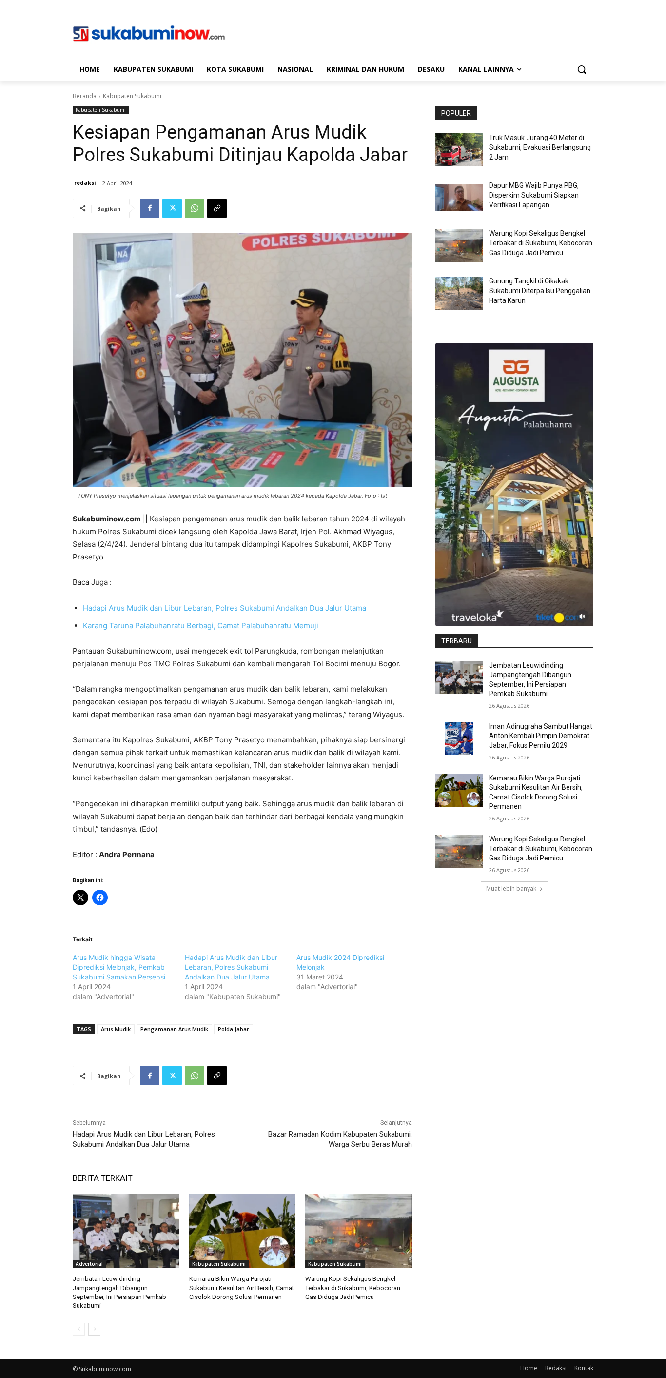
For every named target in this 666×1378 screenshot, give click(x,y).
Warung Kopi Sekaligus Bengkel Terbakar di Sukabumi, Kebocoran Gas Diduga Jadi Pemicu (352, 1287)
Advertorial (89, 1263)
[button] (581, 69)
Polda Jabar (233, 1029)
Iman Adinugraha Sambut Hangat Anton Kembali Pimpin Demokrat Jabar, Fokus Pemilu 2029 (540, 735)
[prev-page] (79, 1329)
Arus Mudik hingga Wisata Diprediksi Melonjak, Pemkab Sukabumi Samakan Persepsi (119, 967)
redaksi (85, 182)
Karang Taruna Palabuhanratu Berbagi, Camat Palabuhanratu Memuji (200, 625)
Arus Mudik (116, 1029)
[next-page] (94, 1329)
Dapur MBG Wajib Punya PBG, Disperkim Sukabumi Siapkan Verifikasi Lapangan (534, 194)
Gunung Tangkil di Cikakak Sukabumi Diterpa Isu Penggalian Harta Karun (539, 290)
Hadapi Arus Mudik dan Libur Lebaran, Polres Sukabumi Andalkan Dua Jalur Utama (224, 608)
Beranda (85, 96)
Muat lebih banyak (511, 888)
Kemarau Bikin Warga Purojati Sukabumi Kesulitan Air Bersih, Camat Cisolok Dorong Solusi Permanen (241, 1287)
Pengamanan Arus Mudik (174, 1029)
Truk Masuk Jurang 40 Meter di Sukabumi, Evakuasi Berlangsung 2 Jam (540, 147)
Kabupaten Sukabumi (132, 96)
